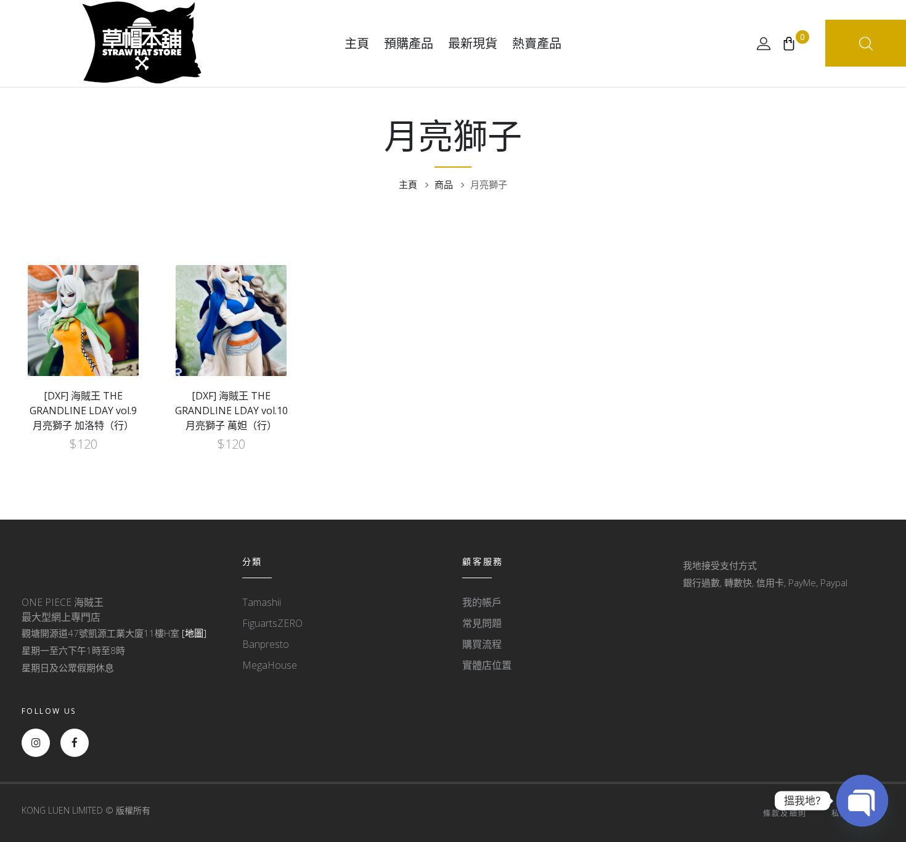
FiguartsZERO (272, 623)
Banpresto (265, 644)
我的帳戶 (482, 602)
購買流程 (482, 644)
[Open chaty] (862, 801)
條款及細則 (785, 813)
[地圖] (194, 633)
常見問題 (482, 623)
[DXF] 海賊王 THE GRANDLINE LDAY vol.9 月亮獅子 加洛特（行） (83, 410)
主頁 (357, 43)
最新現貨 (472, 43)
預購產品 (408, 43)
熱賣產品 (536, 43)
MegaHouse (269, 665)
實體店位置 (487, 665)
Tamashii (261, 602)
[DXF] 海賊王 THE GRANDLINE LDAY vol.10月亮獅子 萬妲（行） (231, 410)
